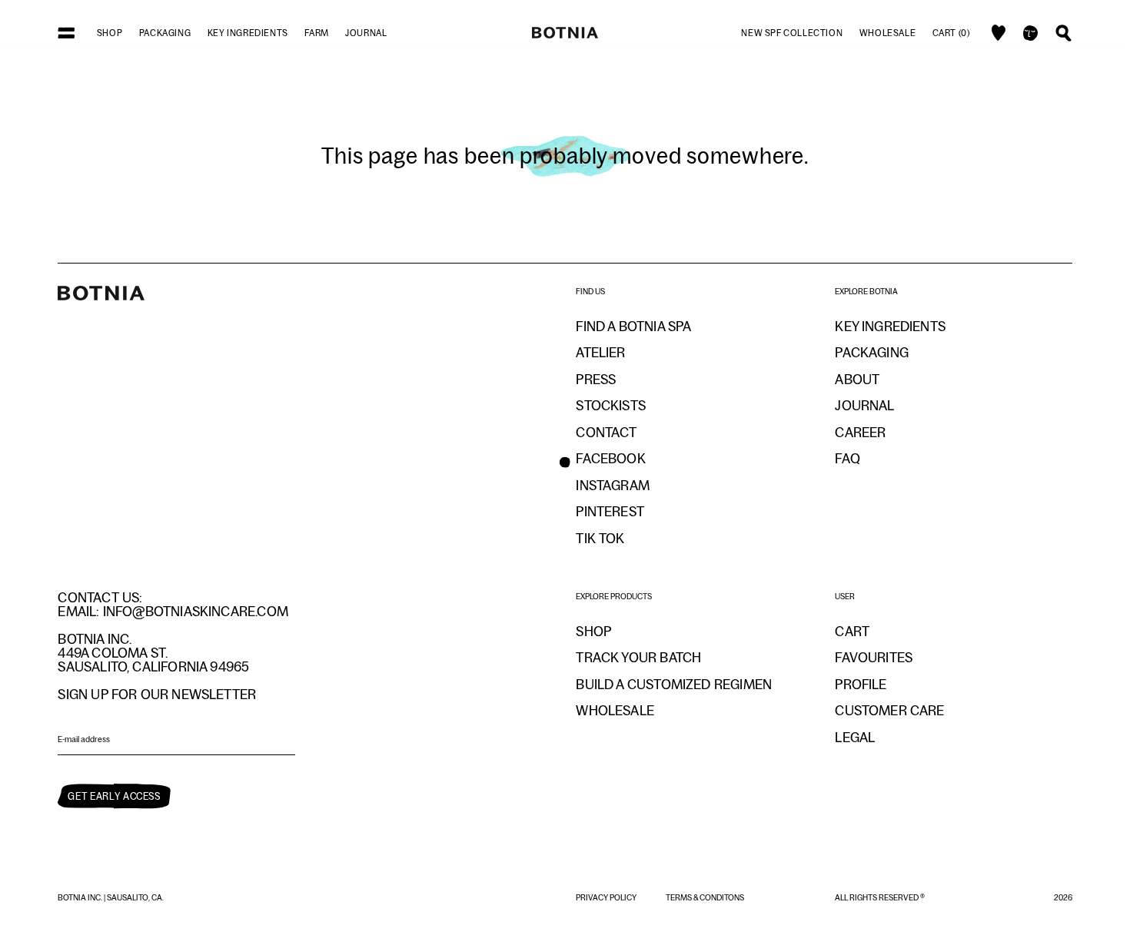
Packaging (165, 33)
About (857, 379)
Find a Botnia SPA (633, 326)
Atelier (600, 352)
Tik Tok (600, 538)
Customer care (889, 710)
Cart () (951, 33)
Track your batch (638, 657)
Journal (366, 33)
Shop (109, 33)
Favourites (873, 657)
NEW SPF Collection (792, 33)
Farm (316, 33)
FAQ (847, 458)
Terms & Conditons (705, 897)
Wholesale (887, 33)
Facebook (610, 458)
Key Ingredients (890, 326)
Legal (855, 737)
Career (860, 432)
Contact (606, 432)
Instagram (613, 485)
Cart (852, 631)
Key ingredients (248, 33)
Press (596, 379)
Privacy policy (607, 897)
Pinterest (610, 511)
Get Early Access (114, 796)
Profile (860, 684)
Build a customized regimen (674, 684)
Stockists (611, 405)
